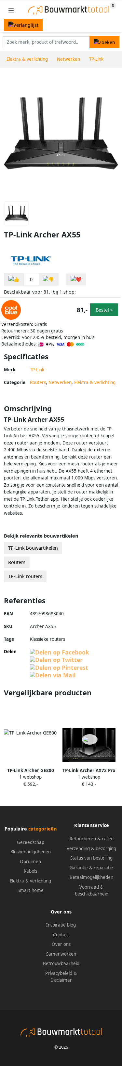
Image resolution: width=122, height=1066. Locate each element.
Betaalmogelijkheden (91, 877)
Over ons (61, 944)
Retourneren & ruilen (92, 839)
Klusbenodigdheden (30, 852)
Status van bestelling (91, 858)
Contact (61, 935)
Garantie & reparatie (91, 868)
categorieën (42, 829)
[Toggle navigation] (11, 10)
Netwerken (60, 382)
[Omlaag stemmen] (48, 279)
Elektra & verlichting (94, 382)
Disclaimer (61, 980)
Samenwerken (61, 954)
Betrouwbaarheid (61, 963)
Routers (38, 382)
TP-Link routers (25, 576)
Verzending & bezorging (91, 848)
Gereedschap (30, 842)
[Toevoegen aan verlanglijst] (76, 279)
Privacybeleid (58, 973)
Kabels (30, 871)
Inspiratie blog (61, 925)
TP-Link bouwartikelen (33, 548)
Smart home (31, 890)
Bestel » (104, 310)
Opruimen (30, 861)
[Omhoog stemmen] (14, 279)
